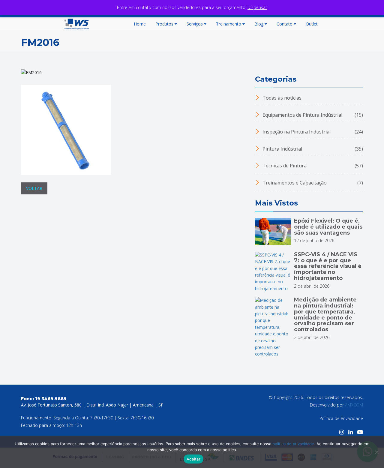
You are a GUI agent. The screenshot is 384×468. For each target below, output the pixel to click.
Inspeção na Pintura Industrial (312, 131)
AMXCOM (354, 405)
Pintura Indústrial (312, 149)
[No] (377, 452)
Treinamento (228, 24)
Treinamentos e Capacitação (312, 182)
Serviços (195, 24)
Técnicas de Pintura (312, 165)
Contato (284, 24)
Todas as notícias (281, 97)
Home (140, 24)
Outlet (312, 24)
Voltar (34, 188)
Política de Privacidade (341, 418)
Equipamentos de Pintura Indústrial (312, 115)
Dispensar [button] (257, 7)
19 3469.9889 (51, 398)
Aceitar (193, 459)
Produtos (164, 24)
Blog (258, 24)
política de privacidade (293, 443)
